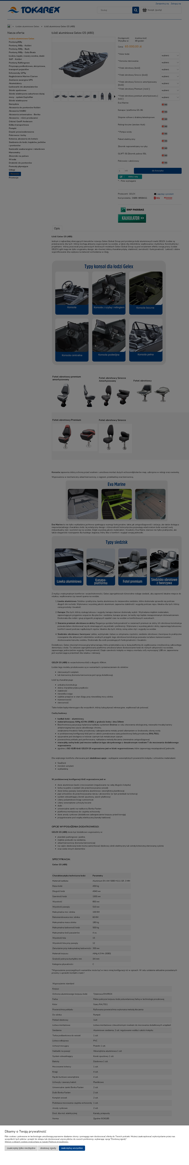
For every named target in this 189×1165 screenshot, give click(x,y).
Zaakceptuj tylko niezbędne (21, 1148)
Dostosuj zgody (48, 1148)
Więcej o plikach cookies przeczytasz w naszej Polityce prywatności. (37, 1141)
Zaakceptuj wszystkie (72, 1148)
